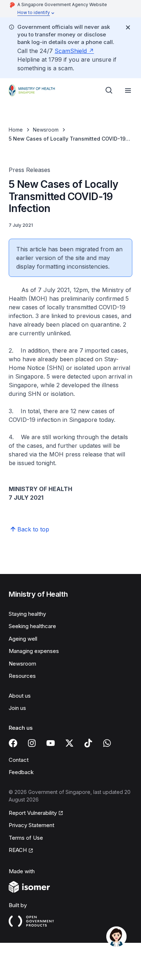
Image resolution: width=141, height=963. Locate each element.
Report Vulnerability (33, 812)
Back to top (33, 529)
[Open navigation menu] (128, 90)
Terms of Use (26, 837)
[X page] (69, 743)
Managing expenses (34, 651)
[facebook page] (13, 743)
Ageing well (23, 638)
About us (20, 695)
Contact (19, 759)
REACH (18, 850)
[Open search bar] (109, 90)
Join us (17, 707)
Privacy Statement (31, 825)
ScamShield (71, 50)
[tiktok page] (88, 743)
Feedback (21, 772)
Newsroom (46, 130)
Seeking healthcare (32, 626)
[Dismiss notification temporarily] (128, 27)
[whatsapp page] (107, 743)
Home (16, 130)
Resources (22, 675)
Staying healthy (27, 613)
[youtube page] (50, 743)
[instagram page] (31, 743)
